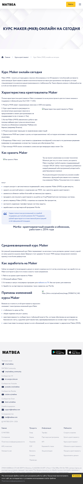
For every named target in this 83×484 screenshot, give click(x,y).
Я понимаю (76, 476)
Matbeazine (68, 428)
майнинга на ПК (43, 282)
